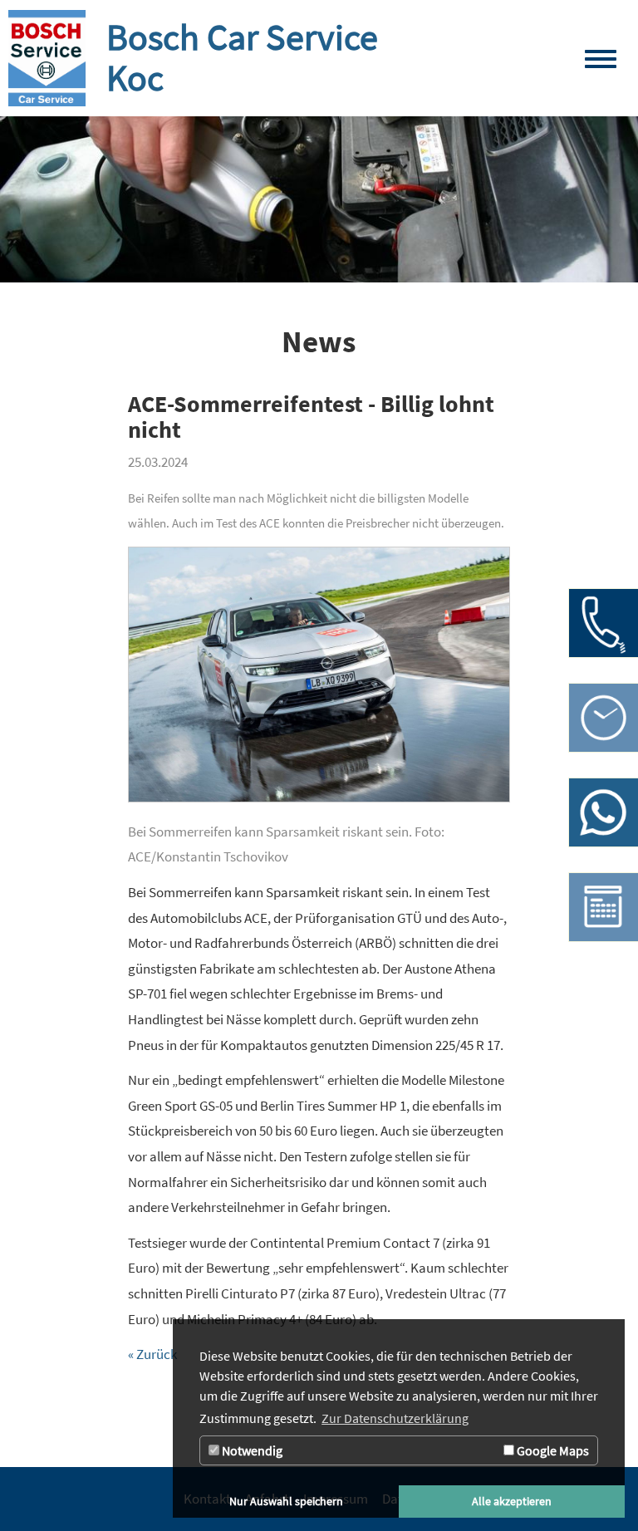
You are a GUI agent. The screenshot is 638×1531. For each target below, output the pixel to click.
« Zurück (152, 1354)
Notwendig (250, 1450)
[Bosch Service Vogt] (47, 58)
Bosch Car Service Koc (242, 57)
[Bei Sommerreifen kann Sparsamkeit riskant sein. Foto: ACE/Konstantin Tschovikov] (319, 683)
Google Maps (551, 1450)
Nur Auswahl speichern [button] (286, 1501)
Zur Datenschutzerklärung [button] (395, 1418)
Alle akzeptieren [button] (512, 1501)
